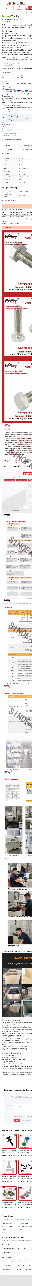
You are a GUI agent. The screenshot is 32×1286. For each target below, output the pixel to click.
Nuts (19, 1229)
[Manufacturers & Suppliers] (16, 3)
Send (17, 1120)
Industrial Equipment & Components (15, 13)
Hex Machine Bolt (21, 1265)
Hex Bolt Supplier (8, 1269)
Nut (19, 1248)
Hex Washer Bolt (7, 1265)
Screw (25, 1248)
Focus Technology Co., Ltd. (22, 1279)
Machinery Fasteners (7, 1226)
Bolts (3, 1229)
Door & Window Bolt (8, 1248)
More (3, 1273)
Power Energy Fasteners (8, 1223)
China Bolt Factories (8, 1261)
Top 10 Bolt (19, 1269)
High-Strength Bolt (8, 1252)
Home (3, 13)
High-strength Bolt (23, 1223)
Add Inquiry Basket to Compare (12, 139)
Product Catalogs (27, 1219)
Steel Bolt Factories (23, 1261)
